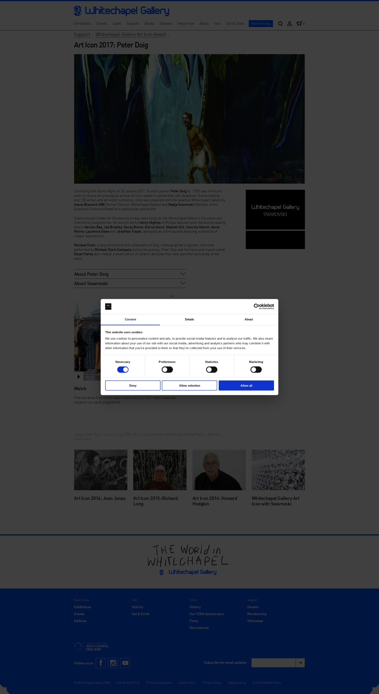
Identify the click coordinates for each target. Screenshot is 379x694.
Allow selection (189, 385)
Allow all (246, 385)
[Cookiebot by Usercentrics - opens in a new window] (256, 307)
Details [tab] (189, 319)
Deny (132, 385)
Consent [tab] (130, 319)
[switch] (167, 369)
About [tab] (249, 319)
